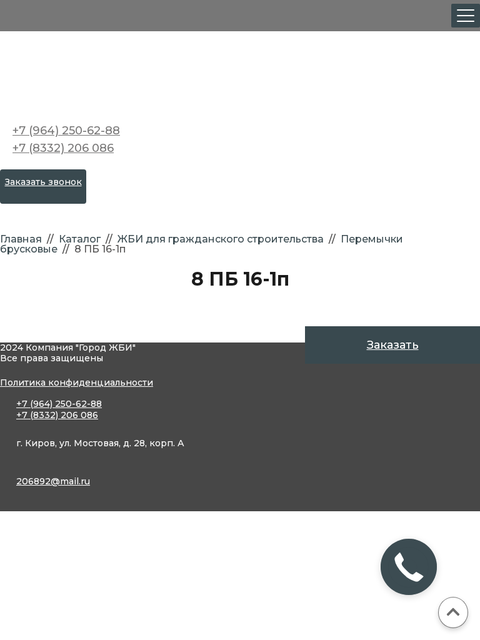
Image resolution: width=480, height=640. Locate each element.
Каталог (80, 239)
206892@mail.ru (53, 481)
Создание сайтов (56, 525)
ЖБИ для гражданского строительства (221, 239)
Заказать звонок (43, 182)
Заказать (393, 345)
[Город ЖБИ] (240, 75)
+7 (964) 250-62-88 (66, 131)
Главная (21, 239)
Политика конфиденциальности (76, 382)
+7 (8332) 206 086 (63, 148)
